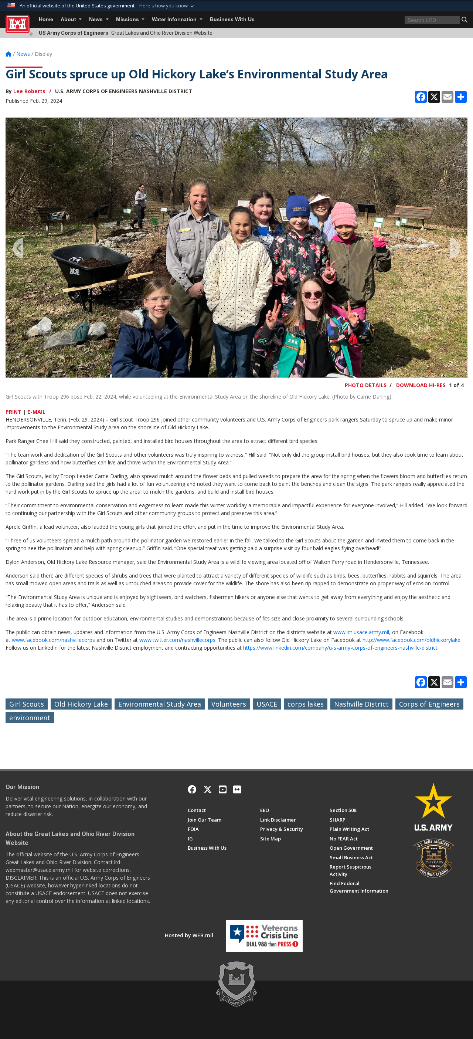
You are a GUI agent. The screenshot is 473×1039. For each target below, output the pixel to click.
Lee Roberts (29, 91)
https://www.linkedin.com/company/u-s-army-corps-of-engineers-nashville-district (340, 647)
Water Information (175, 19)
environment (29, 717)
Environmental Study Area (159, 704)
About (69, 19)
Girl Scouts (26, 704)
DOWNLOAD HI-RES (421, 385)
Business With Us (232, 19)
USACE (266, 704)
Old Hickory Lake (81, 704)
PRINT (13, 411)
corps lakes (305, 704)
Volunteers (228, 704)
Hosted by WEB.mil (189, 935)
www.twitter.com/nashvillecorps (177, 639)
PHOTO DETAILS (366, 385)
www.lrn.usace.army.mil (361, 632)
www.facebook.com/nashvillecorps (53, 639)
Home (46, 19)
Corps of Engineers (429, 704)
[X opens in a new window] (207, 789)
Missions (128, 19)
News (96, 19)
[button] (167, 6)
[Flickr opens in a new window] (237, 789)
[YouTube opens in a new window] (223, 789)
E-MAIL (36, 411)
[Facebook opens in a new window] (192, 789)
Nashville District (361, 704)
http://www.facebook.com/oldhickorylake (411, 639)
